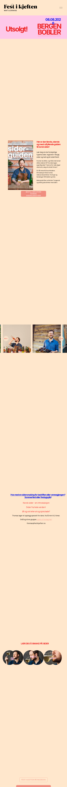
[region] (33, 341)
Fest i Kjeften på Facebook (33, 780)
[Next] (61, 338)
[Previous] (6, 338)
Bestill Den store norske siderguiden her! (33, 194)
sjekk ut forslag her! (44, 519)
